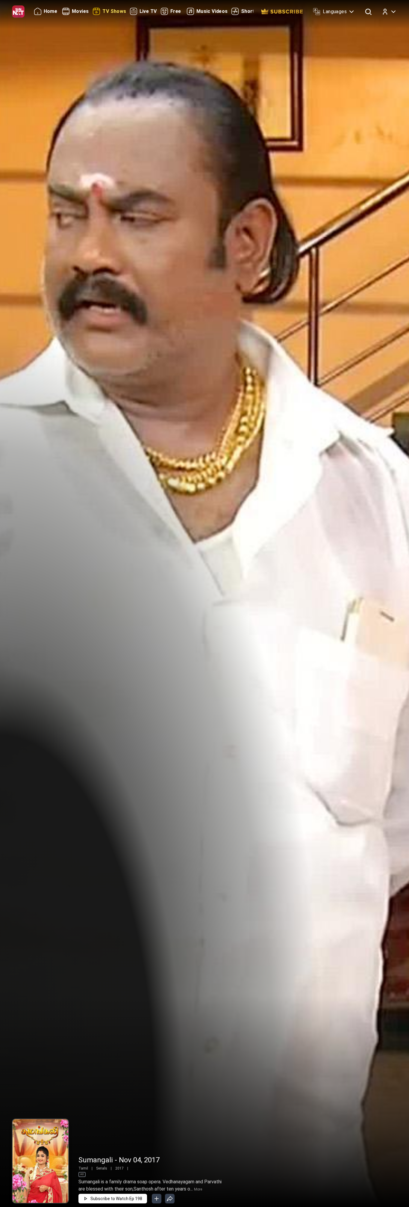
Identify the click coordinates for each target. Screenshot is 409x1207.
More (198, 1189)
